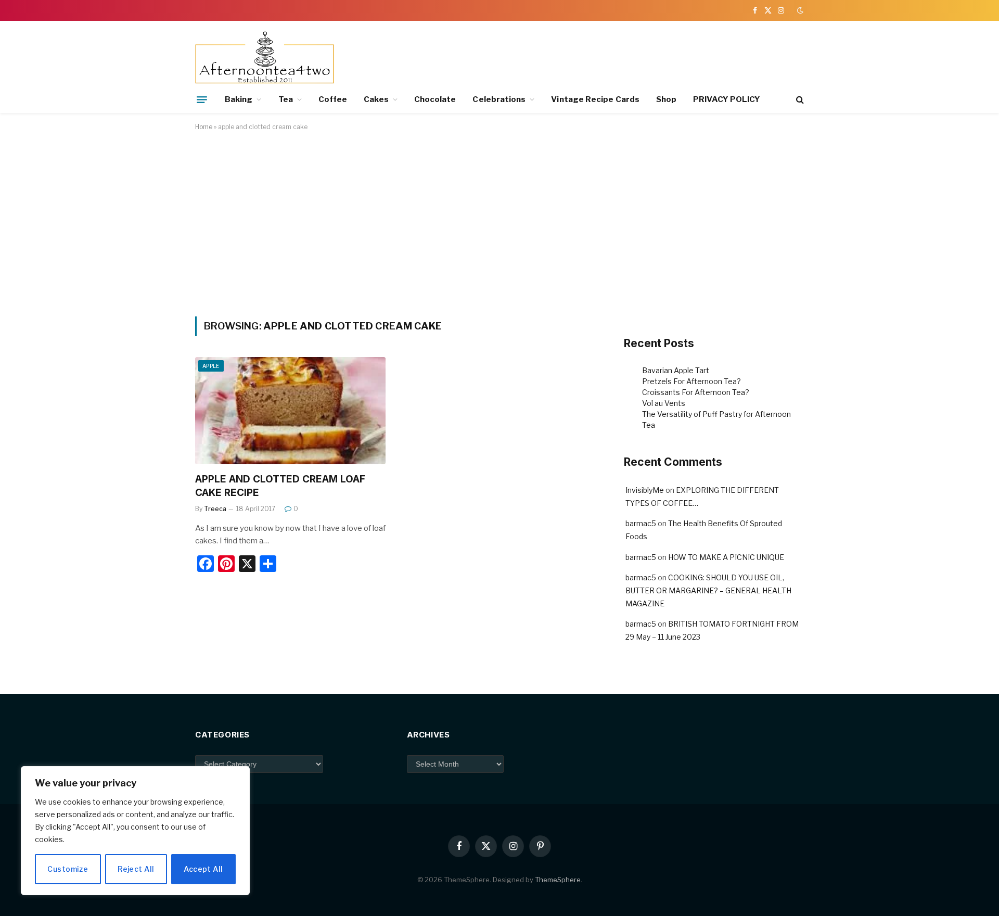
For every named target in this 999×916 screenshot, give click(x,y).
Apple (211, 366)
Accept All (203, 868)
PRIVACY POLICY (726, 99)
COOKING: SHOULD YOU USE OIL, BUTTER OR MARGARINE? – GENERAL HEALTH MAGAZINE (708, 590)
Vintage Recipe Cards (595, 99)
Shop (666, 99)
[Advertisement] (499, 222)
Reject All (136, 868)
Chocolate (435, 99)
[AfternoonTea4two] (264, 58)
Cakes (376, 99)
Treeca (215, 509)
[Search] (799, 99)
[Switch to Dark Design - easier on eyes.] (799, 10)
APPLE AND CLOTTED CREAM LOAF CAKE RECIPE (280, 486)
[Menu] (202, 99)
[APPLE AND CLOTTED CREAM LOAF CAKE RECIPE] (290, 410)
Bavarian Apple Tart (675, 370)
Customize (67, 868)
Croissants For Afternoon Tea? (695, 392)
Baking (238, 99)
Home (203, 127)
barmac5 (640, 523)
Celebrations (499, 99)
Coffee (332, 99)
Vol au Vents (663, 403)
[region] (135, 830)
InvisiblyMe (644, 490)
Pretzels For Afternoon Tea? (691, 381)
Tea (285, 99)
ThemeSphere (558, 879)
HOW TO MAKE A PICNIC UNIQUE (726, 557)
